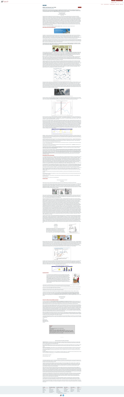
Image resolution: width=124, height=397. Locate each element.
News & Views (117, 4)
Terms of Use (78, 391)
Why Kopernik (44, 389)
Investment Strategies (112, 4)
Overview (43, 388)
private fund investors (119, 0)
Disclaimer (78, 388)
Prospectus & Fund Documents (72, 391)
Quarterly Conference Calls (66, 391)
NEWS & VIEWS (65, 387)
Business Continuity (79, 389)
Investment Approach (106, 4)
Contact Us (44, 391)
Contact (115, 2)
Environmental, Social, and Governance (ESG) (51, 392)
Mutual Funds (121, 4)
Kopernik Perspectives (66, 389)
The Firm (102, 4)
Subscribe (112, 2)
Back (44, 5)
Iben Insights (65, 388)
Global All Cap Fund (72, 389)
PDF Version (79, 7)
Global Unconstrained (58, 391)
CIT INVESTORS (113, 0)
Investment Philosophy (51, 389)
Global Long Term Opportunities (59, 392)
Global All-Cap (57, 389)
